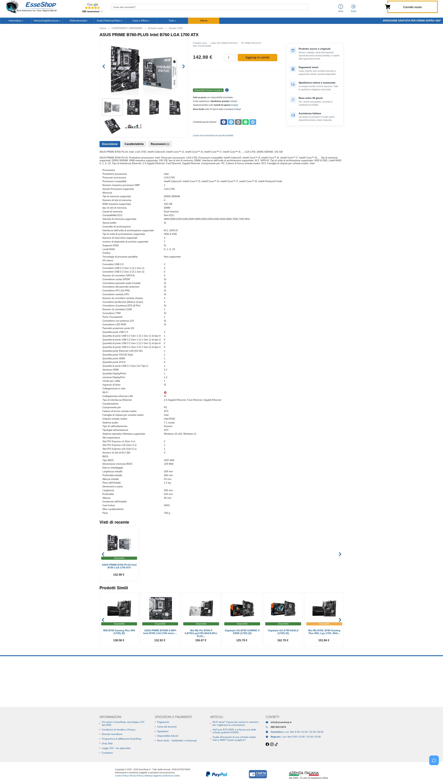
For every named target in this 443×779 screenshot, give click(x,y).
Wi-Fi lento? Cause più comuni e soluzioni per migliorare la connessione (235, 723)
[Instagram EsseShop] (272, 744)
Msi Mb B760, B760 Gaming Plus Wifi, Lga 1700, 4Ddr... (324, 632)
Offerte (203, 20)
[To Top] (435, 771)
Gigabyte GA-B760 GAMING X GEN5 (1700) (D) (242, 632)
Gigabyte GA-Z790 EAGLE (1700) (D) (283, 632)
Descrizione (110, 144)
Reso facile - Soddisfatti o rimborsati (177, 740)
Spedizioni (162, 731)
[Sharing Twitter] (231, 122)
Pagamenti (163, 722)
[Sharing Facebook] (223, 122)
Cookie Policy (121, 776)
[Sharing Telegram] (253, 122)
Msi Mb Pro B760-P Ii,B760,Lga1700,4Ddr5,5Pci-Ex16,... (201, 633)
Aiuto (340, 11)
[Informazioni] (341, 6)
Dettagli (233, 101)
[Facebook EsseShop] (267, 744)
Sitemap (148, 776)
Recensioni (160, 144)
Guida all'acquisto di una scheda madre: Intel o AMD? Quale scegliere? (234, 738)
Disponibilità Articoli (167, 735)
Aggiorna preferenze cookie (166, 776)
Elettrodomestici (78, 20)
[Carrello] (387, 6)
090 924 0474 (278, 727)
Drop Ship (107, 743)
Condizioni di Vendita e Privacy (118, 729)
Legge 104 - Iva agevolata (116, 748)
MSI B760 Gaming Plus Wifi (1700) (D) (119, 632)
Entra (353, 11)
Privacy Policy (136, 776)
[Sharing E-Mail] (238, 122)
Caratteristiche (134, 144)
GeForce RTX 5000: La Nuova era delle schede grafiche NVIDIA (234, 731)
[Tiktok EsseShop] (276, 744)
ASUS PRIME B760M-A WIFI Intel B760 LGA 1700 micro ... (160, 632)
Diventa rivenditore (112, 734)
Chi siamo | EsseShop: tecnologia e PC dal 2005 (123, 723)
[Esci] (354, 6)
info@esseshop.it (281, 722)
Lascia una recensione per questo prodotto (213, 135)
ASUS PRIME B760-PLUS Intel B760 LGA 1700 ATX (119, 566)
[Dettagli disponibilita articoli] (226, 90)
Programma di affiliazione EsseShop (121, 738)
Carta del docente (167, 726)
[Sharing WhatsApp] (245, 122)
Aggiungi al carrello (257, 57)
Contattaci (107, 752)
